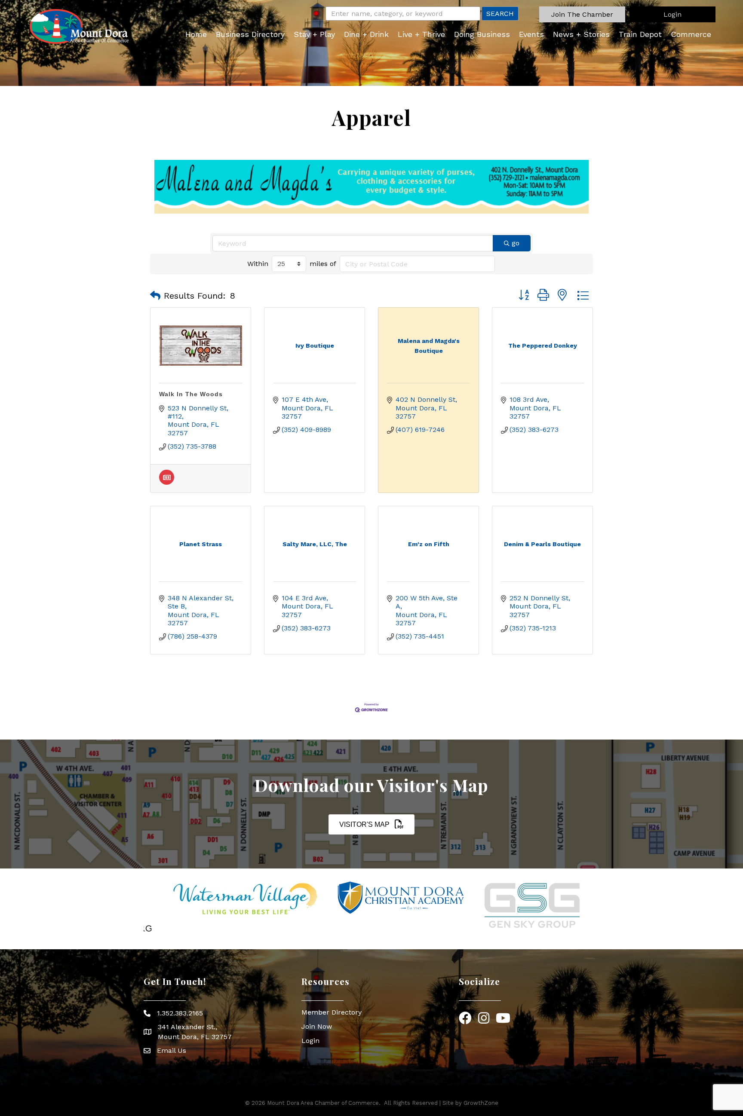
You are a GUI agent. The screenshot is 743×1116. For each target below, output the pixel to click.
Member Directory (331, 1012)
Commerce (691, 34)
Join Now (316, 1026)
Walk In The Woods (191, 394)
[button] (582, 14)
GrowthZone (481, 1103)
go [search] (515, 243)
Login (310, 1041)
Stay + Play (314, 34)
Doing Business (482, 34)
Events (531, 34)
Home (196, 34)
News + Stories (581, 34)
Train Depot (640, 34)
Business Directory (250, 34)
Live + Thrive (421, 34)
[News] (166, 482)
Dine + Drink (366, 34)
